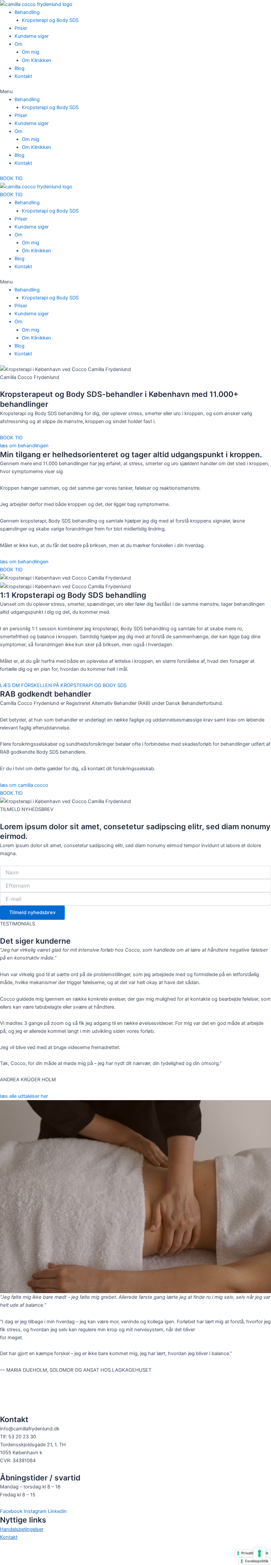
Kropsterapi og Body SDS (50, 20)
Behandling (27, 12)
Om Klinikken (36, 60)
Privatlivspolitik (254, 1553)
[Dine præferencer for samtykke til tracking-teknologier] (259, 1553)
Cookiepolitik (256, 1561)
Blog (19, 68)
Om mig (30, 52)
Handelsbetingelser (21, 1529)
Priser (21, 28)
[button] (135, 91)
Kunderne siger (32, 36)
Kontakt (23, 76)
